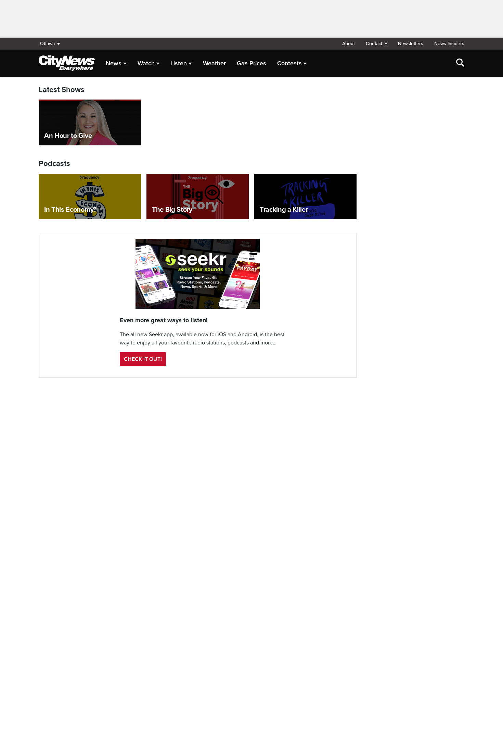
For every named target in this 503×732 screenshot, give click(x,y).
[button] (376, 44)
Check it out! (143, 359)
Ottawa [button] (47, 44)
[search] (460, 63)
